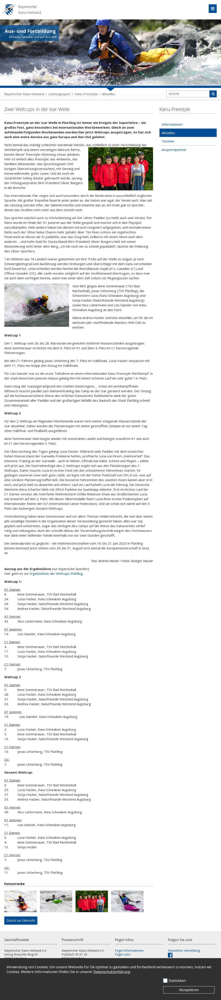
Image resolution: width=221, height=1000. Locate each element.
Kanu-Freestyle (86, 94)
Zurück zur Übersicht (20, 920)
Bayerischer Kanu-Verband (24, 94)
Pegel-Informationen (129, 950)
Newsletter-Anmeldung (184, 950)
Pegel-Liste (122, 954)
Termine (168, 141)
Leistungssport (59, 94)
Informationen (172, 124)
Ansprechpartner (174, 149)
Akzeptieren (189, 989)
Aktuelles (108, 94)
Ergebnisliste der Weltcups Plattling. (56, 573)
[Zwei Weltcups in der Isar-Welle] (22, 902)
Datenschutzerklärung (111, 971)
